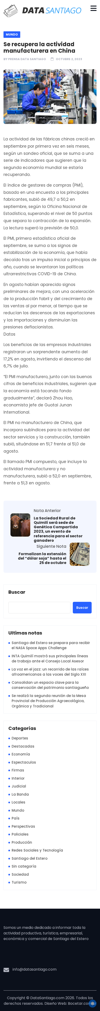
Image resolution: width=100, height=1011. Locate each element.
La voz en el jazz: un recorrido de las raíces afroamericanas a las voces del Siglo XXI (50, 672)
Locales (18, 802)
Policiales (20, 834)
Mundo (12, 34)
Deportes (20, 738)
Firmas (18, 770)
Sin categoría (24, 866)
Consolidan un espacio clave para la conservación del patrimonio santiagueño (50, 685)
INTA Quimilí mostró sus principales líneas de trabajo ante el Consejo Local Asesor (50, 659)
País (16, 818)
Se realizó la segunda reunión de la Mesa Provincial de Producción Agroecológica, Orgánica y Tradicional (49, 701)
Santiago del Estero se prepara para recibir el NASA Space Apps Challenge (51, 645)
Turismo (19, 882)
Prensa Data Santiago (27, 59)
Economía (21, 754)
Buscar (16, 592)
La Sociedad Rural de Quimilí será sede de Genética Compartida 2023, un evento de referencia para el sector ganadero (58, 529)
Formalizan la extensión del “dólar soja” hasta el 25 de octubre (42, 558)
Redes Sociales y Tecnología (37, 850)
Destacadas (23, 746)
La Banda (20, 794)
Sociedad (20, 874)
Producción (22, 842)
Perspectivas (23, 826)
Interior (18, 778)
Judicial (19, 786)
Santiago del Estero (29, 858)
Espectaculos (24, 762)
